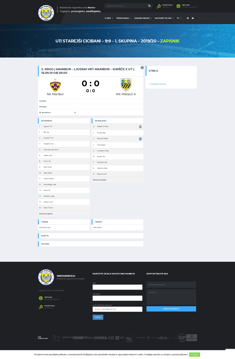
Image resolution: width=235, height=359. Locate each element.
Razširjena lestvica (158, 84)
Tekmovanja (122, 18)
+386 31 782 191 (166, 7)
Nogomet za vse (163, 18)
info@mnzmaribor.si (189, 7)
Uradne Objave (141, 18)
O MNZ (108, 18)
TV (178, 18)
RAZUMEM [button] (194, 354)
